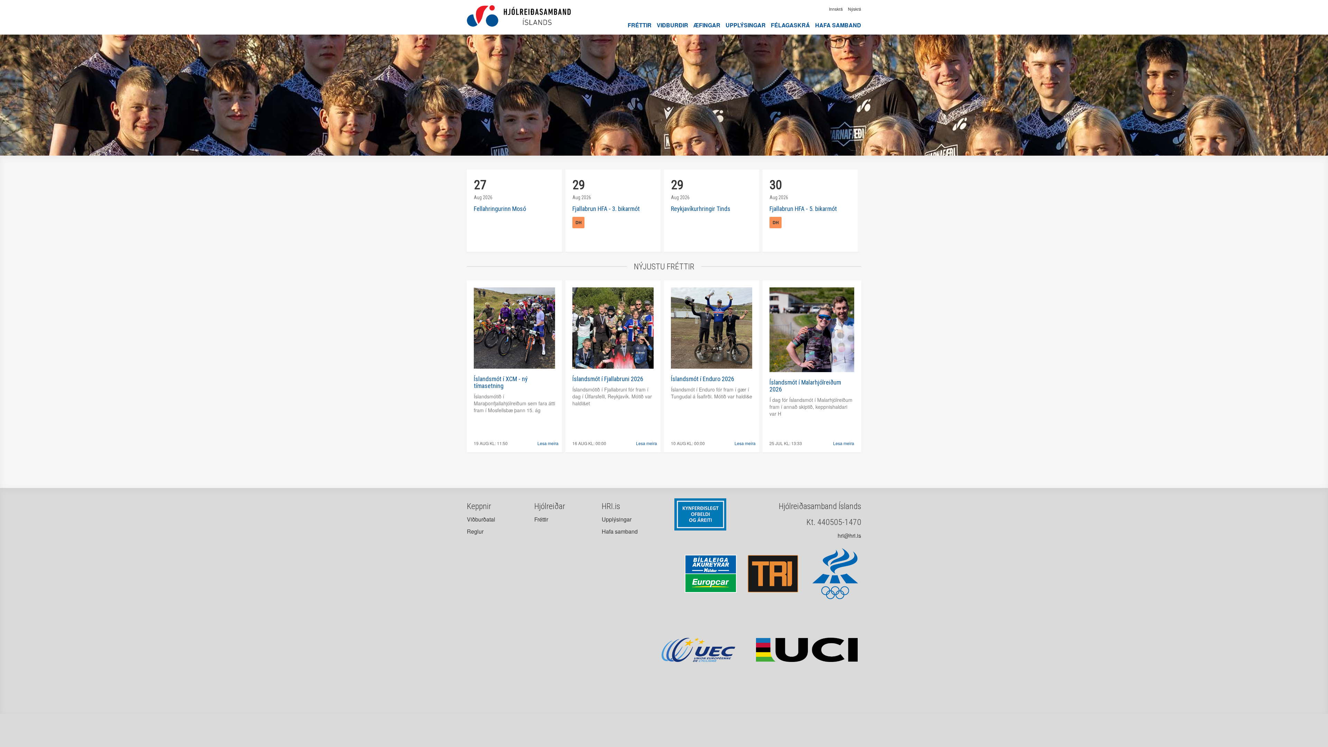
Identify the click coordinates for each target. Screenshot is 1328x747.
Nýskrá (854, 9)
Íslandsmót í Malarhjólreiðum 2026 (805, 386)
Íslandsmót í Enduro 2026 (702, 378)
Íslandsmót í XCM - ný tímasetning (501, 382)
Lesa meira (548, 443)
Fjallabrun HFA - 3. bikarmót (606, 208)
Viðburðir (672, 25)
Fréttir (640, 25)
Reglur (475, 531)
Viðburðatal (481, 519)
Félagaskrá (790, 25)
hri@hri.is (849, 536)
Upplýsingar (746, 25)
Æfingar (706, 25)
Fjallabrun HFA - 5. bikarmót (803, 208)
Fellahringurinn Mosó (500, 208)
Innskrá (836, 9)
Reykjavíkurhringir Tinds (700, 208)
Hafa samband (838, 25)
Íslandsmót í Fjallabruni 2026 (607, 378)
